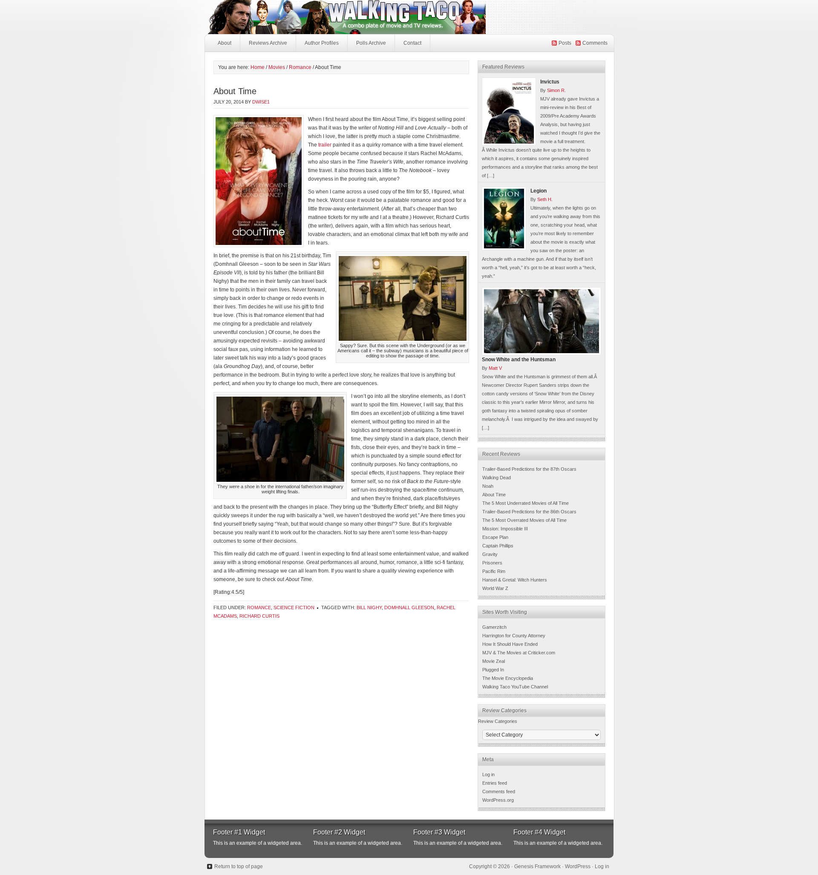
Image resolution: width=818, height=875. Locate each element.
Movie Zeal (493, 661)
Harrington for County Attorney (513, 635)
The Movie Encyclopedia (507, 678)
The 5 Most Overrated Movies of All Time (524, 520)
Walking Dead (496, 477)
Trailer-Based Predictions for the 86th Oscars (529, 511)
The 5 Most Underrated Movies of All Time (525, 503)
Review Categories (497, 721)
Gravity (490, 554)
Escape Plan (495, 537)
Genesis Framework (537, 866)
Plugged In (493, 669)
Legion (538, 191)
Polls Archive (371, 43)
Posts (565, 43)
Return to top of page (238, 866)
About (224, 43)
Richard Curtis (259, 616)
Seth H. (545, 199)
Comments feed (498, 791)
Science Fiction (294, 607)
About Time (494, 494)
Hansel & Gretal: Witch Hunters (514, 579)
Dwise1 (261, 101)
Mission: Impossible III (505, 528)
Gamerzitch (494, 627)
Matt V (495, 368)
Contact (412, 43)
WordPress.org (498, 800)
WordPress (577, 866)
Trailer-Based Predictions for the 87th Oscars (529, 469)
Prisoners (492, 562)
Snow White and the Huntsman (519, 360)
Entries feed (494, 783)
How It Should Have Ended (510, 644)
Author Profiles (322, 43)
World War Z (495, 588)
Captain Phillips (497, 545)
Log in (488, 774)
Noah (487, 486)
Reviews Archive (268, 43)
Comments (595, 43)
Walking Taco (409, 17)
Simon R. (556, 90)
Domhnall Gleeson (409, 607)
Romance (259, 607)
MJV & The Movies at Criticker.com (518, 652)
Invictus (549, 82)
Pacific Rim (493, 571)
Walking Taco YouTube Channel (515, 686)
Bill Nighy (369, 607)
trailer (324, 145)
